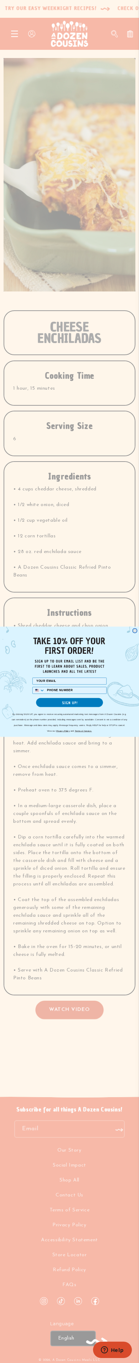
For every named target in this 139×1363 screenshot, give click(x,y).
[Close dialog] (135, 630)
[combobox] (39, 690)
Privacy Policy (63, 731)
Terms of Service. (83, 731)
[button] (69, 702)
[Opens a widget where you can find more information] (112, 1350)
